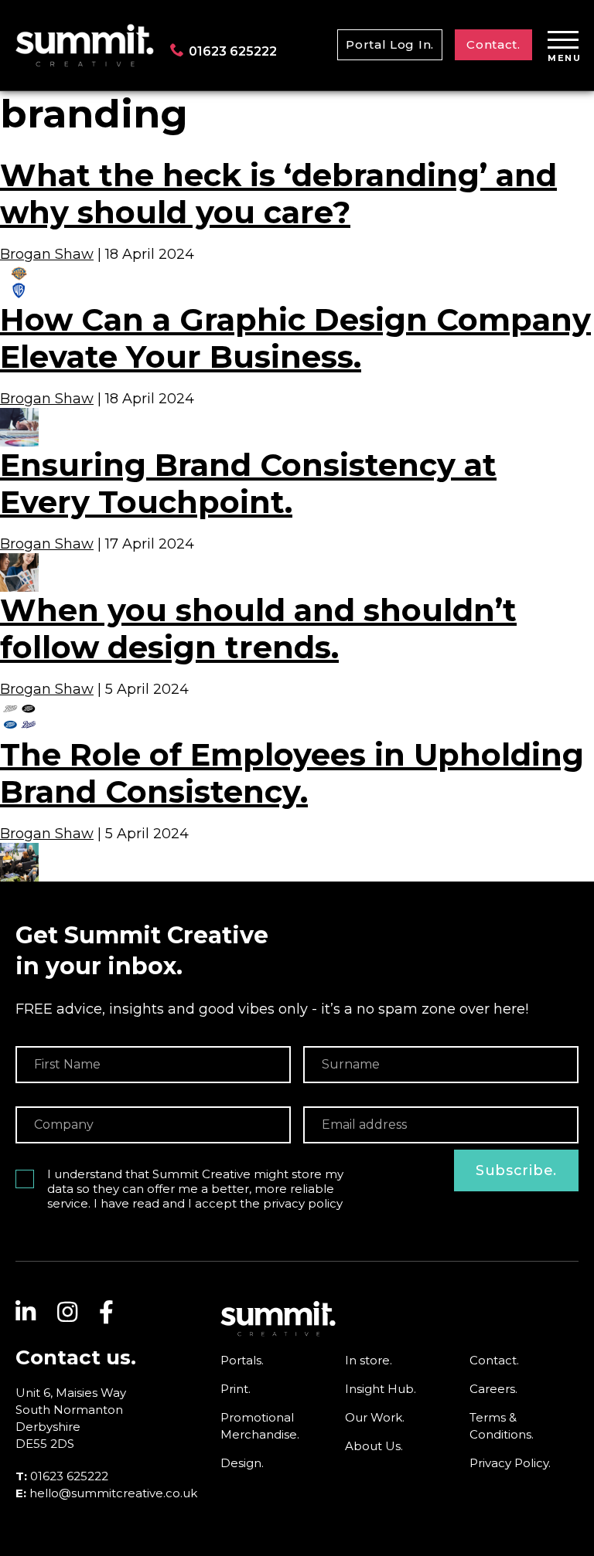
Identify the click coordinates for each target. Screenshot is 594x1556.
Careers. (493, 1388)
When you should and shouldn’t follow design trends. (258, 628)
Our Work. (375, 1417)
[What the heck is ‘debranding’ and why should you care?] (19, 270)
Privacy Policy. (510, 1463)
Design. (242, 1463)
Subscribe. (516, 1170)
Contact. (493, 44)
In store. (368, 1360)
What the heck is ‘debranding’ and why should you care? (278, 193)
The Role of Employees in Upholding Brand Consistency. (292, 773)
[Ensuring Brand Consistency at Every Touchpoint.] (19, 560)
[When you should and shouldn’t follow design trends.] (19, 705)
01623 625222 (233, 51)
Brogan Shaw (47, 254)
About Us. (374, 1446)
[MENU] (563, 41)
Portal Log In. (390, 44)
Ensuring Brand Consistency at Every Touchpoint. (248, 483)
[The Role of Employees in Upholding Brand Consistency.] (19, 850)
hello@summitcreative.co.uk (113, 1493)
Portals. (242, 1360)
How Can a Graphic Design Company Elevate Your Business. (295, 338)
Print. (235, 1388)
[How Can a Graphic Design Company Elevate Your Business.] (19, 415)
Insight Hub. (380, 1388)
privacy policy (303, 1203)
